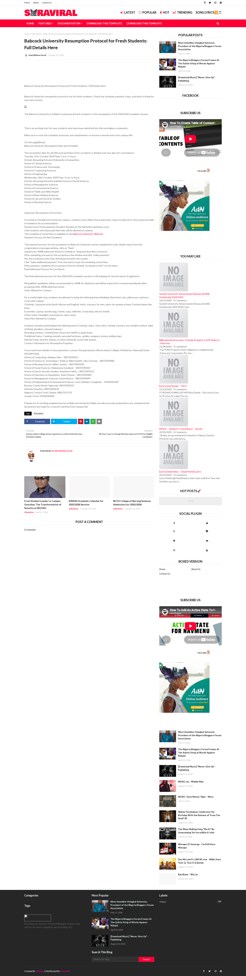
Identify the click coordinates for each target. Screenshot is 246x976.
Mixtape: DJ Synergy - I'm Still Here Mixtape (196, 846)
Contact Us (47, 2)
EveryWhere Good (37, 55)
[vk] (207, 540)
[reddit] (207, 531)
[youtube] (207, 550)
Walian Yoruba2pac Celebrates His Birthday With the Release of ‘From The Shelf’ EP (199, 815)
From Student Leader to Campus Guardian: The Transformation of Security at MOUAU (42, 504)
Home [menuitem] (30, 23)
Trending (184, 12)
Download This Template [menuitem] (104, 23)
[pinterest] (220, 2)
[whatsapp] (174, 531)
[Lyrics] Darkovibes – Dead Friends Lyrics (180, 471)
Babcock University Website (88, 233)
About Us (195, 569)
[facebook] (204, 2)
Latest (129, 12)
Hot (166, 12)
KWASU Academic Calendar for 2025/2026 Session (86, 502)
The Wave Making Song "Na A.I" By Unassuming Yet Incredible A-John (196, 831)
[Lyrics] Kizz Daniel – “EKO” (173, 386)
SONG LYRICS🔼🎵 (209, 12)
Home (27, 2)
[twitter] (210, 2)
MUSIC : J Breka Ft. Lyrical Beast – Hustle (180, 428)
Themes (40, 971)
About (36, 2)
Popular (149, 12)
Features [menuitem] (44, 23)
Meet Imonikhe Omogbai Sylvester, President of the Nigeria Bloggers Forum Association (199, 46)
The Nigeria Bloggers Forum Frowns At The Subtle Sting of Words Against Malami (198, 63)
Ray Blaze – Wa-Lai (188, 874)
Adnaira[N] (201, 171)
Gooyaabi (65, 971)
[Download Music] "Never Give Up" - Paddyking (197, 79)
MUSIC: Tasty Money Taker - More (196, 796)
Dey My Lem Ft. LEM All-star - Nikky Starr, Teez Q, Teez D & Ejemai (199, 861)
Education (36, 34)
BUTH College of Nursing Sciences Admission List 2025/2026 (132, 502)
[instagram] (215, 2)
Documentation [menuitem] (69, 23)
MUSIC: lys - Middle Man (190, 781)
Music (190, 901)
